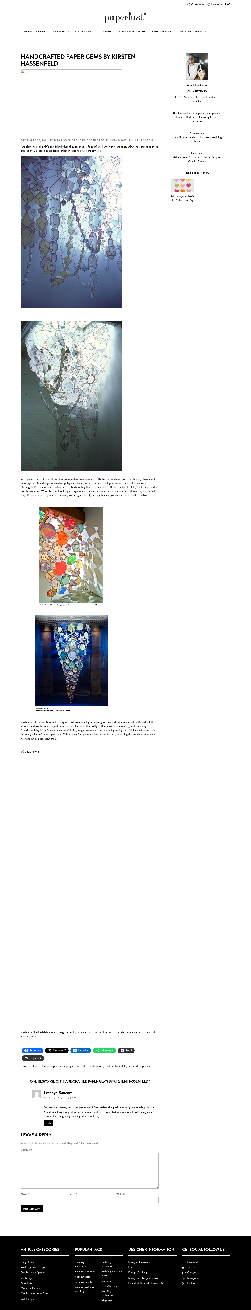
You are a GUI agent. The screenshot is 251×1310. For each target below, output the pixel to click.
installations (96, 1066)
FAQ (228, 4)
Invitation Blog (162, 32)
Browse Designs (35, 32)
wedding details (83, 1282)
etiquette (106, 1281)
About (107, 32)
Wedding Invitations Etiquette (107, 1295)
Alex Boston (143, 140)
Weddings (26, 1278)
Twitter (190, 1267)
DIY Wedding (109, 1286)
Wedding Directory (193, 32)
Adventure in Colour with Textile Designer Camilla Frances (197, 159)
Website (121, 1194)
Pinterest (192, 1283)
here (33, 1036)
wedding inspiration (107, 1264)
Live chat (216, 4)
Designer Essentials (139, 1262)
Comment (27, 1150)
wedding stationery (85, 1271)
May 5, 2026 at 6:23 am (60, 1098)
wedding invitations (80, 1264)
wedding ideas (82, 1276)
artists (85, 1066)
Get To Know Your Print (34, 1293)
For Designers (85, 32)
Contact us (197, 4)
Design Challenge (138, 1272)
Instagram (192, 1278)
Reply (48, 1123)
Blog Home (27, 1262)
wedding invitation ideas (111, 1273)
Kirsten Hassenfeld (115, 1066)
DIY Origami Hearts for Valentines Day (182, 198)
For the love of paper (67, 140)
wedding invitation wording (85, 1289)
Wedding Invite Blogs (33, 1267)
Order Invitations (30, 1288)
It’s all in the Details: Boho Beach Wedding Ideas (197, 139)
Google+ (191, 1272)
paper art (133, 1066)
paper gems (146, 1066)
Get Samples (61, 32)
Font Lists (133, 1267)
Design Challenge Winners (143, 1278)
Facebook (192, 1262)
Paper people (97, 140)
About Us (26, 1283)
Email (73, 1194)
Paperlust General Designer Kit (146, 1283)
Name (25, 1194)
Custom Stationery (132, 32)
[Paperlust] (125, 17)
